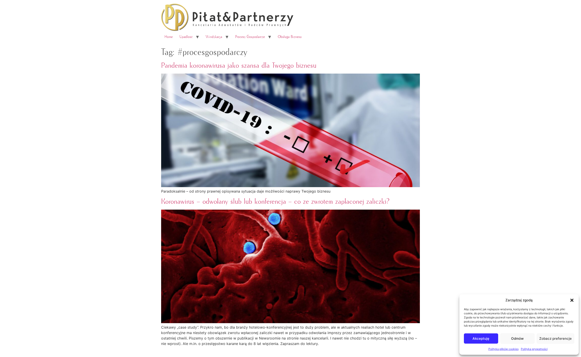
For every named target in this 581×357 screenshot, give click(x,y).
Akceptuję (481, 338)
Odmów (517, 338)
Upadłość (186, 37)
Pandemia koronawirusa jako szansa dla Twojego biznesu (238, 65)
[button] (572, 300)
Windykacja (214, 37)
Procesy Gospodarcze (250, 37)
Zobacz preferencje (555, 338)
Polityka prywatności (534, 349)
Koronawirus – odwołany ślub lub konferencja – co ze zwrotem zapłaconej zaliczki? (275, 201)
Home (169, 37)
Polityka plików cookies (503, 349)
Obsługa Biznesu (290, 37)
